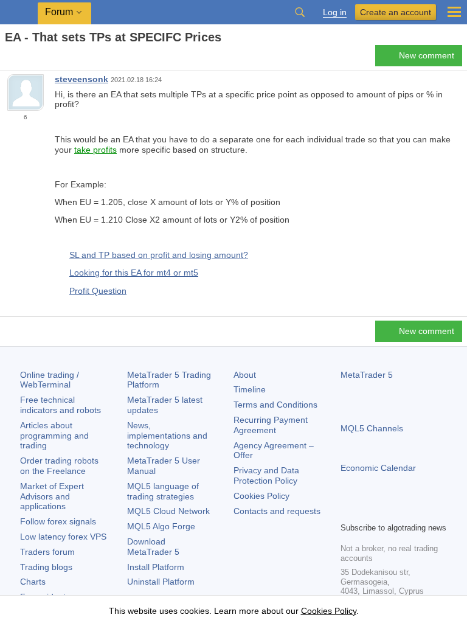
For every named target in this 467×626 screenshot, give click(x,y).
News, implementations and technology (167, 435)
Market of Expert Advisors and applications (52, 496)
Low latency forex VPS (63, 536)
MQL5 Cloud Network (168, 511)
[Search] (299, 12)
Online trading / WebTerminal (49, 380)
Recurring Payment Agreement (271, 425)
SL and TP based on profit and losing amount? (158, 255)
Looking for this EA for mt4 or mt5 (133, 272)
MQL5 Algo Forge (161, 526)
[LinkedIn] (425, 511)
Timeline (250, 389)
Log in (335, 12)
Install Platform (155, 567)
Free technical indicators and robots (60, 405)
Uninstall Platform (161, 581)
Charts (33, 581)
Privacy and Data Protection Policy (266, 475)
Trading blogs (46, 567)
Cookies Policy (261, 496)
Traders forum (47, 552)
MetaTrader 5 (367, 375)
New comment (426, 55)
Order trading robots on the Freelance (59, 466)
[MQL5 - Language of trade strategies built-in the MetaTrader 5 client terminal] (19, 12)
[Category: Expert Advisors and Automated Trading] (23, 59)
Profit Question (97, 291)
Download (153, 547)
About (245, 375)
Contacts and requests (277, 511)
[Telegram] (367, 511)
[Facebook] (348, 511)
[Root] (8, 58)
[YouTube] (406, 511)
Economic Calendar (378, 468)
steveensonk (81, 79)
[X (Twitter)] (386, 511)
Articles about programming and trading (54, 435)
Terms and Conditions (275, 404)
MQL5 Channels (372, 428)
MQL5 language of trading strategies (163, 491)
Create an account (395, 12)
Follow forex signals (58, 521)
